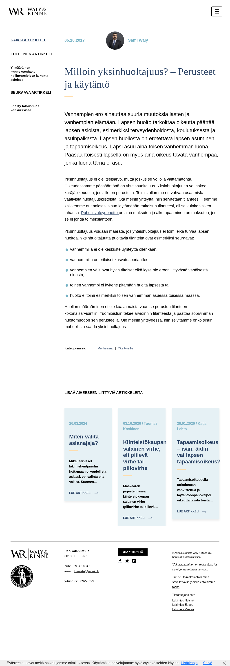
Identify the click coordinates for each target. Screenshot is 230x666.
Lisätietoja (189, 663)
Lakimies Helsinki (183, 600)
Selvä (207, 663)
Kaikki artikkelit (28, 40)
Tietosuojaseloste (183, 595)
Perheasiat (106, 348)
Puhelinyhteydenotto (100, 212)
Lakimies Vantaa (183, 609)
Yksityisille (125, 348)
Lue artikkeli (80, 493)
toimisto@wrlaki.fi (86, 571)
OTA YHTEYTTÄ (133, 552)
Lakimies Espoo (182, 604)
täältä (175, 587)
